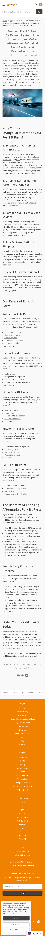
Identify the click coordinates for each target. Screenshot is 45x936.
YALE (22, 831)
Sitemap (22, 730)
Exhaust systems (11, 449)
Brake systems (10, 374)
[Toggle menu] (3, 4)
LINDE (22, 802)
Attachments (22, 768)
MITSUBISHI (22, 817)
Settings (16, 918)
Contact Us (22, 737)
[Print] (22, 675)
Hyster (30, 157)
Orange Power (22, 775)
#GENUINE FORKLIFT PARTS (21, 664)
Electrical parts (10, 337)
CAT (18, 159)
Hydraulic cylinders (12, 452)
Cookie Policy (22, 711)
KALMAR (22, 824)
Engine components (12, 332)
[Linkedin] (26, 675)
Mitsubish (7, 159)
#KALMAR (19, 668)
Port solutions (22, 779)
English (35, 933)
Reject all (16, 925)
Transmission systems (13, 340)
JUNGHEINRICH (22, 821)
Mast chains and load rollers (15, 494)
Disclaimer (22, 715)
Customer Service (22, 733)
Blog (22, 741)
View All (22, 839)
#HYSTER (37, 664)
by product (22, 757)
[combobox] (34, 933)
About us (22, 708)
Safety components (12, 418)
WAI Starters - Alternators (22, 786)
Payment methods (22, 722)
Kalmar (23, 157)
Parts (22, 761)
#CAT (6, 664)
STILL (22, 806)
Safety (22, 764)
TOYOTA (22, 835)
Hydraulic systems (12, 335)
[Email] (18, 675)
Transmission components (15, 488)
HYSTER (22, 813)
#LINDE (27, 668)
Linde (36, 157)
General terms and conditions (22, 719)
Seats (22, 771)
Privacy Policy (10, 913)
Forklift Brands (23, 790)
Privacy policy (22, 726)
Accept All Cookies (16, 930)
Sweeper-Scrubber (22, 782)
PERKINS (22, 828)
